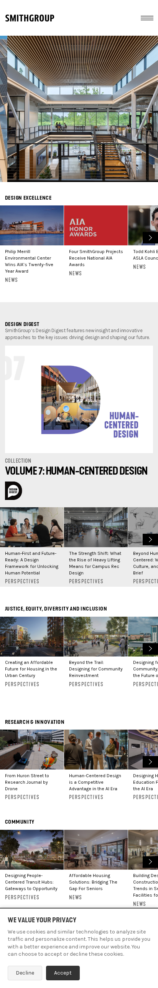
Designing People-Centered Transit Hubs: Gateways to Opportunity (31, 882)
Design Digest (22, 324)
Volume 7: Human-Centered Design (76, 471)
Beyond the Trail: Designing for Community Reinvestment (96, 669)
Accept (63, 973)
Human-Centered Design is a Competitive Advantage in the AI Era (95, 782)
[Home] (29, 18)
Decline (25, 973)
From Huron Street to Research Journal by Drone (27, 782)
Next (149, 236)
